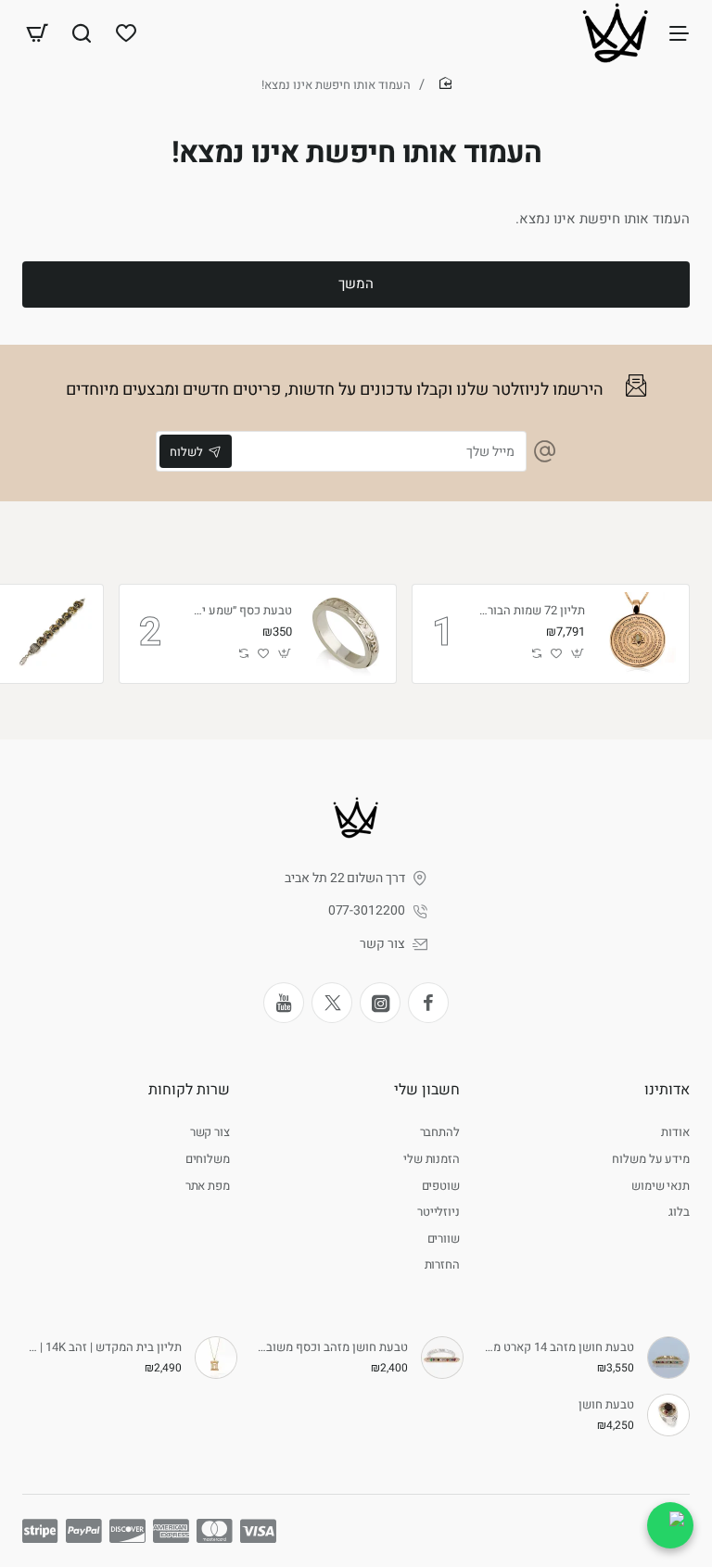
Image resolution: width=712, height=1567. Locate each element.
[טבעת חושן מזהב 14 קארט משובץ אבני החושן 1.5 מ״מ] (668, 1357)
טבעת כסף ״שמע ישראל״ (239, 611)
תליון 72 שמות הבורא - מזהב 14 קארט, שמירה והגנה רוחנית (532, 611)
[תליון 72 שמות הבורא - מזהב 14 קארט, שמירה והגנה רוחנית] (639, 634)
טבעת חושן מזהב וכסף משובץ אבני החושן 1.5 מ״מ (331, 1348)
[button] (578, 654)
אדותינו (667, 1090)
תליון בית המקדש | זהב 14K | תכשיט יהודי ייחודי (105, 1348)
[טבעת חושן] (668, 1415)
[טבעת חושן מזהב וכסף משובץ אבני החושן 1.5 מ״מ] (442, 1357)
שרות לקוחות (189, 1090)
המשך (356, 283)
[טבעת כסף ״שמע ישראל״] (346, 634)
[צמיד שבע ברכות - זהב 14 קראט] (53, 634)
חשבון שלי (427, 1090)
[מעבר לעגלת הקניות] (37, 32)
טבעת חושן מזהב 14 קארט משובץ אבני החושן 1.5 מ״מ (557, 1348)
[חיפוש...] (81, 32)
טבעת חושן (606, 1405)
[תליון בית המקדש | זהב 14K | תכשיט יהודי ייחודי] (216, 1357)
